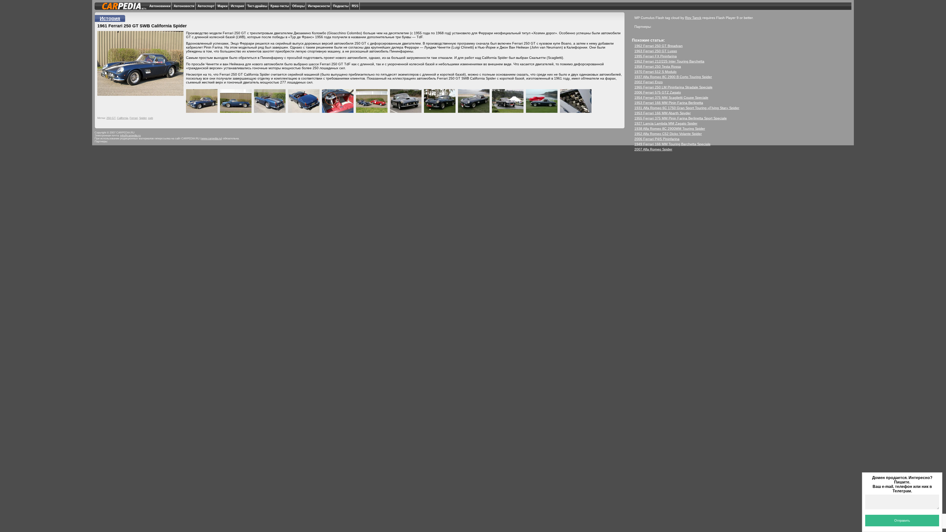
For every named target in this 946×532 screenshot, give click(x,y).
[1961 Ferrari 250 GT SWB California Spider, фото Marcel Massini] (203, 100)
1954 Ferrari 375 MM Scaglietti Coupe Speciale (671, 98)
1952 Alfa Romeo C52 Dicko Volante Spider (668, 134)
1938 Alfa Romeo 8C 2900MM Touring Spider (669, 129)
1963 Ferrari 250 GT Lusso (655, 51)
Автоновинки (159, 6)
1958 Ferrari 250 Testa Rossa (657, 66)
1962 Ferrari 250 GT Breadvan (658, 46)
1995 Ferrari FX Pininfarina (655, 56)
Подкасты (341, 6)
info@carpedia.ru (130, 135)
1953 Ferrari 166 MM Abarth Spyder (662, 113)
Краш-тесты (279, 6)
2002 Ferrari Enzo (648, 82)
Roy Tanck (693, 18)
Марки (223, 6)
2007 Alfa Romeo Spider (653, 149)
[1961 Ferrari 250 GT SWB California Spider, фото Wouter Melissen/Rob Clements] (407, 100)
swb (150, 117)
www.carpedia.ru (211, 138)
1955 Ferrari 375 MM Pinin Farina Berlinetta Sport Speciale (680, 118)
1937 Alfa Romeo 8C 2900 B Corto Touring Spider (673, 77)
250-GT (111, 117)
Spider (143, 117)
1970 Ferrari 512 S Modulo (655, 72)
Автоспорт (206, 6)
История (237, 6)
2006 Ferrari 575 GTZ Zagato (657, 92)
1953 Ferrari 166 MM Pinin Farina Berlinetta (668, 103)
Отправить (902, 520)
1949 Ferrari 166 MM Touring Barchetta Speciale (672, 144)
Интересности (319, 6)
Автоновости (184, 6)
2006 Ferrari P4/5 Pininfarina (656, 139)
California (122, 117)
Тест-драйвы (257, 6)
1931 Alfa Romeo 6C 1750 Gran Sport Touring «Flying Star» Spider (686, 108)
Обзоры (298, 6)
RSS (355, 6)
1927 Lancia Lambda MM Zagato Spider (665, 123)
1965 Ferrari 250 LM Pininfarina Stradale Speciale (673, 87)
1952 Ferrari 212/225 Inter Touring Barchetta (669, 61)
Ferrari (134, 117)
